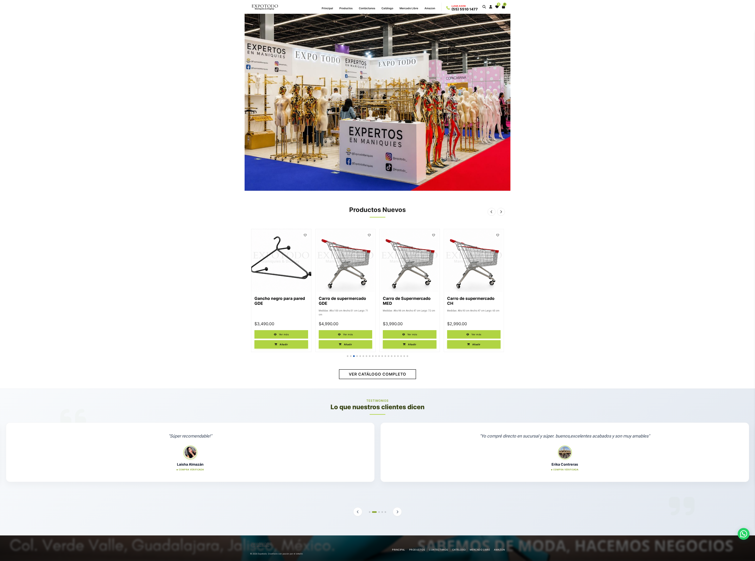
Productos (346, 8)
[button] (484, 7)
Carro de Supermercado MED (342, 301)
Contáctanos (367, 8)
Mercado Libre (409, 8)
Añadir (283, 344)
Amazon (429, 8)
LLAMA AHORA (458, 6)
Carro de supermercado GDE (278, 301)
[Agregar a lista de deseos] (305, 235)
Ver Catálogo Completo (377, 374)
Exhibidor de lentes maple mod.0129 (473, 301)
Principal (327, 8)
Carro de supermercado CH (406, 301)
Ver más (283, 334)
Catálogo (387, 8)
